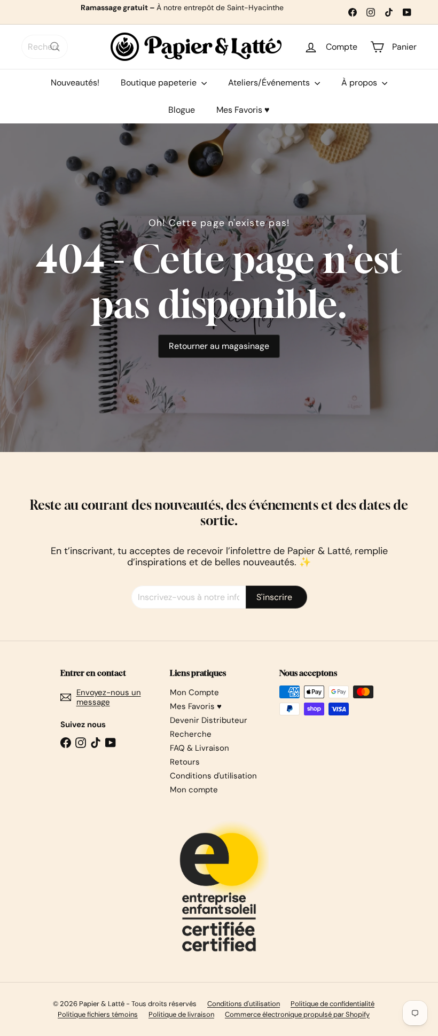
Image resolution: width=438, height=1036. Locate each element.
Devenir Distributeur (208, 720)
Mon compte (194, 789)
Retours (185, 762)
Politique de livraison (181, 1014)
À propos (360, 82)
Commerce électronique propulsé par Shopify (297, 1014)
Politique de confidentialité (332, 1003)
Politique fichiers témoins (98, 1014)
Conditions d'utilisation (213, 775)
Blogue (181, 109)
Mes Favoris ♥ (243, 109)
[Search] (55, 47)
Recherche (191, 734)
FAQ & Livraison (199, 748)
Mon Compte (194, 692)
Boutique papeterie (160, 82)
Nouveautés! (75, 82)
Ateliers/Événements (270, 82)
